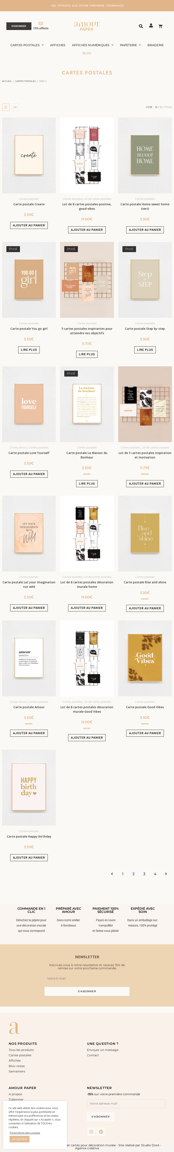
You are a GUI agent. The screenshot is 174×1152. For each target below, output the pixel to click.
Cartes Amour (18, 447)
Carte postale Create (29, 204)
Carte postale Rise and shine (145, 582)
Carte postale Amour (29, 707)
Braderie (155, 45)
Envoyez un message (102, 1050)
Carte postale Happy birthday (29, 836)
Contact (93, 1055)
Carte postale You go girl (29, 329)
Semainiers (17, 1071)
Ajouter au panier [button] (29, 225)
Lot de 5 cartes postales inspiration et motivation (145, 455)
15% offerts (40, 28)
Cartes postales (25, 45)
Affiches (58, 45)
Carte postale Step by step (145, 329)
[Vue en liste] (15, 107)
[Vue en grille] (5, 107)
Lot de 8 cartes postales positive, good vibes (86, 206)
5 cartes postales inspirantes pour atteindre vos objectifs (87, 331)
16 (156, 107)
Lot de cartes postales (97, 198)
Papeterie (128, 45)
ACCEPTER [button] (19, 1139)
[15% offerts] (41, 23)
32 (161, 107)
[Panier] (160, 26)
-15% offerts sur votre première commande (87, 5)
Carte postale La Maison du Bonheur (86, 455)
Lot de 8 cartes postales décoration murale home (86, 584)
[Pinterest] (101, 1132)
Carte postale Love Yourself (28, 453)
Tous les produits (21, 1050)
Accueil (7, 81)
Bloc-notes (17, 1066)
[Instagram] (91, 1132)
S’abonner (16, 1099)
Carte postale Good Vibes (145, 707)
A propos (15, 1094)
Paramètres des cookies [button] (25, 1132)
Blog (87, 53)
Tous (168, 107)
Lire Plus (29, 349)
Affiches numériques (91, 45)
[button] (141, 26)
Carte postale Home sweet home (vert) (145, 206)
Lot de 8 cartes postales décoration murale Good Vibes (86, 709)
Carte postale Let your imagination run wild (29, 584)
